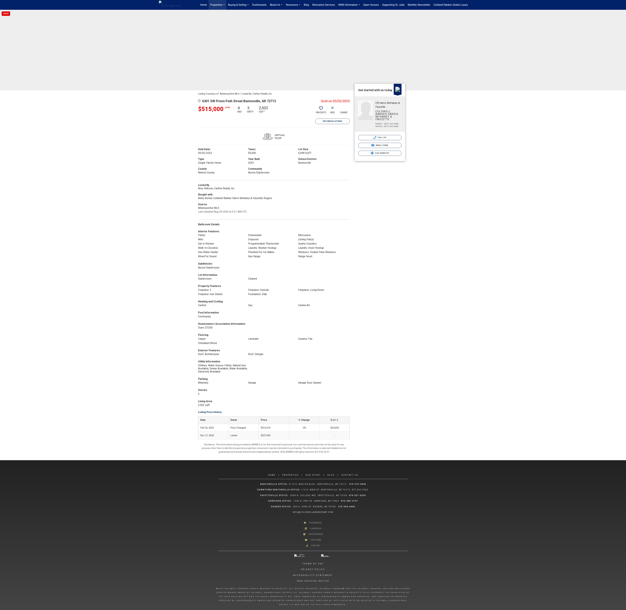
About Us (276, 6)
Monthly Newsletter (419, 4)
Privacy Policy (313, 569)
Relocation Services (323, 4)
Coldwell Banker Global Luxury (450, 4)
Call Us (382, 137)
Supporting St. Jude (393, 4)
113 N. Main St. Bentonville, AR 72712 (325, 490)
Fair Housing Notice (313, 581)
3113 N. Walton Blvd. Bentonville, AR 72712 (318, 484)
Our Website (381, 153)
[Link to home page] (171, 5)
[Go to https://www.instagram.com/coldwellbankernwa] (313, 534)
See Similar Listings (332, 121)
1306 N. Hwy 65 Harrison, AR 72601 (316, 501)
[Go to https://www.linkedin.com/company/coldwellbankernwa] (313, 528)
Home (203, 4)
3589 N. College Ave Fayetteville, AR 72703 (318, 495)
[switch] (321, 111)
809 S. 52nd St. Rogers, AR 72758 (314, 507)
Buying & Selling (238, 6)
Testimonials (259, 4)
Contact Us (349, 475)
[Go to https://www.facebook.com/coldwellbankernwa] (313, 523)
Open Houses (371, 4)
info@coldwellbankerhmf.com (313, 512)
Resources (293, 6)
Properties (217, 6)
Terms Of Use (313, 564)
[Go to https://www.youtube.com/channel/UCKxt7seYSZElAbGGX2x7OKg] (313, 540)
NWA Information (349, 6)
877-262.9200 (360, 490)
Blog (306, 4)
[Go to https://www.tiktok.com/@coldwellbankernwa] (313, 546)
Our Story (313, 475)
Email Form (381, 145)
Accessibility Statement (313, 575)
